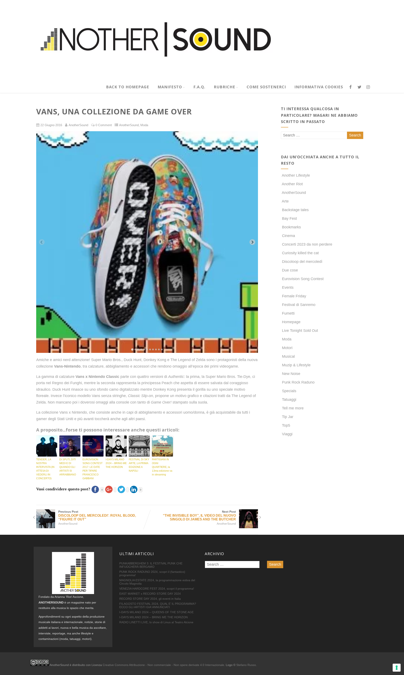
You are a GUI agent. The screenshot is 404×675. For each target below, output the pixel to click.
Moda (144, 125)
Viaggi (287, 434)
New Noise (291, 374)
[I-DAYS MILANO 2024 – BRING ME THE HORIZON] (116, 446)
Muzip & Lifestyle (296, 365)
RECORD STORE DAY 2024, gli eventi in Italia (150, 598)
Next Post (199, 515)
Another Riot (292, 184)
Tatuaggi (289, 399)
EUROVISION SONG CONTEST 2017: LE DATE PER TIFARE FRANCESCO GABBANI (92, 469)
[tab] (132, 349)
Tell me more (293, 408)
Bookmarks (291, 227)
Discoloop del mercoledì (302, 261)
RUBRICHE (224, 86)
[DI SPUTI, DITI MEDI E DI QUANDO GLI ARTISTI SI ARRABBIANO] (69, 446)
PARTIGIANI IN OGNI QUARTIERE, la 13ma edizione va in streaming (162, 467)
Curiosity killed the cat (300, 253)
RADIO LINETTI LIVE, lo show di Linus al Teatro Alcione (156, 622)
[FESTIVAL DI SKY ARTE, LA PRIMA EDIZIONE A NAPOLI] (139, 446)
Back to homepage (127, 86)
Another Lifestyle (296, 175)
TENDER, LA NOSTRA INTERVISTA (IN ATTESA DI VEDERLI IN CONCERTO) (45, 469)
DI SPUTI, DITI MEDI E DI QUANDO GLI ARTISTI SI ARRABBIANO (67, 467)
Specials (289, 391)
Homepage (291, 322)
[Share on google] (110, 489)
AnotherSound (129, 125)
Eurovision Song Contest (303, 279)
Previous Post (97, 515)
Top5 (286, 425)
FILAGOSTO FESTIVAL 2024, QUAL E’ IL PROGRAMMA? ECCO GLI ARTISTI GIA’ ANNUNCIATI (157, 605)
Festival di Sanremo (298, 305)
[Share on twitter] (122, 489)
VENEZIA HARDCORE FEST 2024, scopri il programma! (156, 588)
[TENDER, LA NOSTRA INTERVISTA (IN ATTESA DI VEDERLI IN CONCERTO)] (46, 446)
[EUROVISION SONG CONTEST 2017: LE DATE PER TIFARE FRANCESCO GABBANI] (93, 446)
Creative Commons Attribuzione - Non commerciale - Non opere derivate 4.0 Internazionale (163, 665)
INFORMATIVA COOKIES (318, 86)
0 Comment (104, 125)
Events (288, 287)
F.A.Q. (199, 86)
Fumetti (288, 313)
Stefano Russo (246, 665)
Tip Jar (287, 417)
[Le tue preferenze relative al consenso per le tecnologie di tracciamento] (397, 668)
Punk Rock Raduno (298, 382)
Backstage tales (295, 210)
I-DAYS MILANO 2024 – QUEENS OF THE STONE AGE (156, 612)
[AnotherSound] (188, 78)
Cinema (288, 236)
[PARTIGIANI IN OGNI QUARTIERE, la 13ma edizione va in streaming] (162, 446)
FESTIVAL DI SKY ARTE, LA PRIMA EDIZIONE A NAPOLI (139, 465)
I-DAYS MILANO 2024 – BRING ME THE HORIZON (116, 463)
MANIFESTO (170, 86)
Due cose (290, 270)
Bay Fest (289, 218)
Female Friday (294, 296)
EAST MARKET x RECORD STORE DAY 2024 (150, 593)
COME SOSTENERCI (266, 86)
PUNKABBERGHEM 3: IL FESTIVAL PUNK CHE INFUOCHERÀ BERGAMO (150, 565)
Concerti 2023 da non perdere (307, 244)
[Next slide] (252, 242)
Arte (285, 201)
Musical (288, 356)
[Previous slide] (42, 242)
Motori (287, 348)
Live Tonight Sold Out (300, 330)
